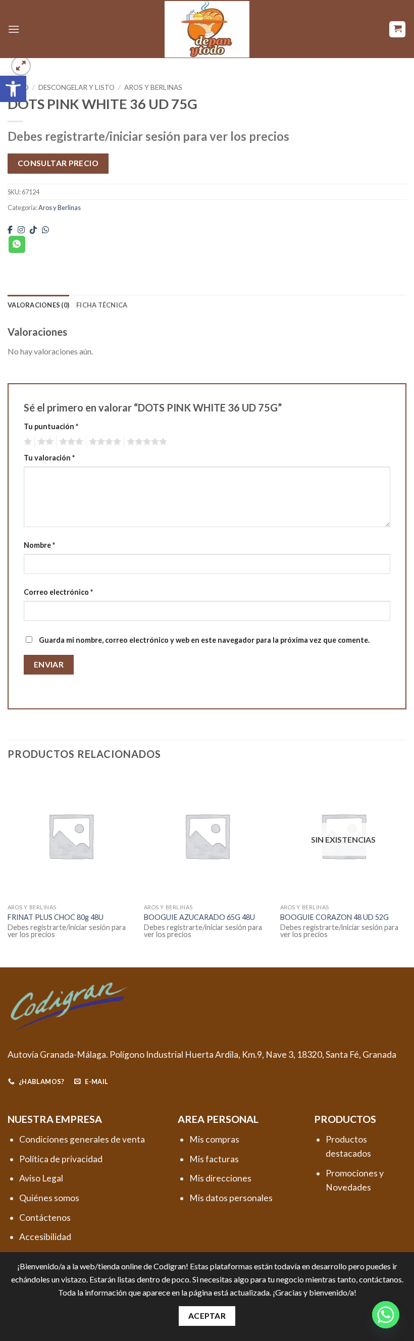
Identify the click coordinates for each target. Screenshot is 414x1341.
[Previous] (8, 868)
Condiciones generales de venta (82, 1139)
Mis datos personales (231, 1198)
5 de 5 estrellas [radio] (145, 441)
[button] (13, 89)
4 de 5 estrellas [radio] (103, 441)
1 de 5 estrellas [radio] (26, 441)
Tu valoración (49, 457)
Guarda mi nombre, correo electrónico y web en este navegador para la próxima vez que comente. (204, 640)
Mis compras (214, 1139)
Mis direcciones (220, 1178)
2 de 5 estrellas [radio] (44, 441)
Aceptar (207, 1315)
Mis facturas (214, 1159)
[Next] (405, 868)
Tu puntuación (51, 426)
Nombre (39, 545)
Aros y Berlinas (153, 87)
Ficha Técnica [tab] (101, 305)
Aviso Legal (41, 1178)
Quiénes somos (49, 1198)
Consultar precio (58, 163)
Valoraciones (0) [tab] (38, 305)
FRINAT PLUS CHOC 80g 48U (56, 917)
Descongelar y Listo (76, 87)
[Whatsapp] (385, 1314)
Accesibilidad (45, 1236)
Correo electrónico (58, 592)
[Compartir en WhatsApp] (17, 244)
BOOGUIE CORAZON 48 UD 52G (334, 917)
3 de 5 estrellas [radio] (69, 441)
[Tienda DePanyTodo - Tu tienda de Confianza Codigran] (207, 29)
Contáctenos (45, 1217)
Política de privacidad (60, 1159)
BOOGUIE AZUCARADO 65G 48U (199, 917)
